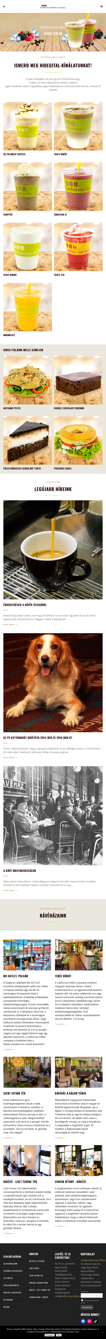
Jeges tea (59, 274)
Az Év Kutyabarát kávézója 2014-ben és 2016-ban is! (37, 737)
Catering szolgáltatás (12, 1270)
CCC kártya (8, 1278)
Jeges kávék (60, 154)
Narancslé (9, 335)
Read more (9, 625)
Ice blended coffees (14, 154)
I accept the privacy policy (90, 1301)
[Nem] (102, 1332)
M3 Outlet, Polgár (36, 1261)
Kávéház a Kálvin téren (38, 1282)
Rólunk (6, 1307)
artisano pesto (12, 408)
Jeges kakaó (10, 274)
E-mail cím (84, 1291)
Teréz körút (34, 1268)
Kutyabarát (8, 1299)
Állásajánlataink (10, 1263)
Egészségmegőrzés (11, 1285)
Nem (58, 1335)
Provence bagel (63, 468)
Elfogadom (50, 1335)
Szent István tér (36, 1275)
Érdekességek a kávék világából (25, 605)
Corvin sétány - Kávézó (38, 1297)
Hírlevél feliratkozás (12, 1292)
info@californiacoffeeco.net (70, 1296)
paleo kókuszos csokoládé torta (22, 468)
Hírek (5, 610)
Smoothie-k (60, 214)
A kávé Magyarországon (19, 870)
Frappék (7, 214)
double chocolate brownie (69, 408)
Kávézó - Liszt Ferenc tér (39, 1290)
